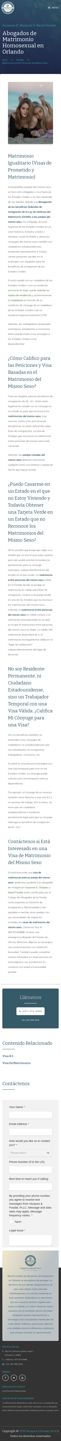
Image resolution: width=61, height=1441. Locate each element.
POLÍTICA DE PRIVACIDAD (14, 1391)
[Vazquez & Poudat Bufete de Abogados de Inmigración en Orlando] (8, 8)
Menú (54, 7)
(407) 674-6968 (31, 1011)
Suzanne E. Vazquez (36, 887)
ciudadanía (17, 300)
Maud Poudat (15, 892)
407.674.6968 (16, 932)
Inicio (5, 59)
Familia (20, 59)
